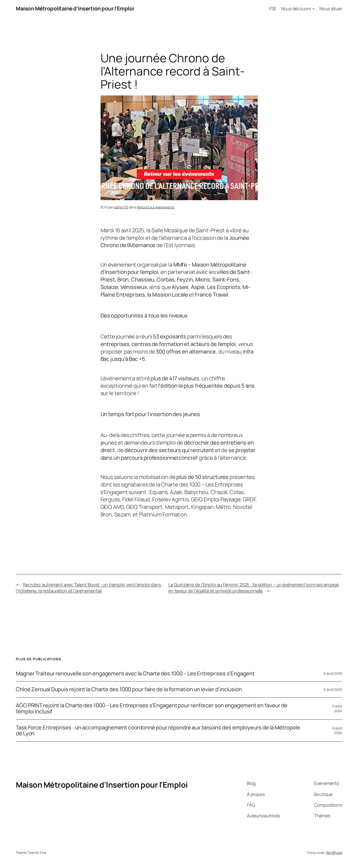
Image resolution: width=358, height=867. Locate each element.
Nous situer (331, 8)
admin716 (121, 207)
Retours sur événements (155, 207)
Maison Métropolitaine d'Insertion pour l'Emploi (75, 8)
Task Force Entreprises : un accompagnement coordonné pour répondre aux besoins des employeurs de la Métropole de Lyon (158, 731)
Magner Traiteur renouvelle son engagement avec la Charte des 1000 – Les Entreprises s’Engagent (135, 674)
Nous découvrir (296, 8)
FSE (272, 8)
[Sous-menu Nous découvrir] (313, 8)
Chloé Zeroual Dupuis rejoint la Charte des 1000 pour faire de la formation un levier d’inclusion (129, 689)
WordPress (334, 852)
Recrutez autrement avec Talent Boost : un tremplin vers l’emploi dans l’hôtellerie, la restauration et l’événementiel (88, 588)
